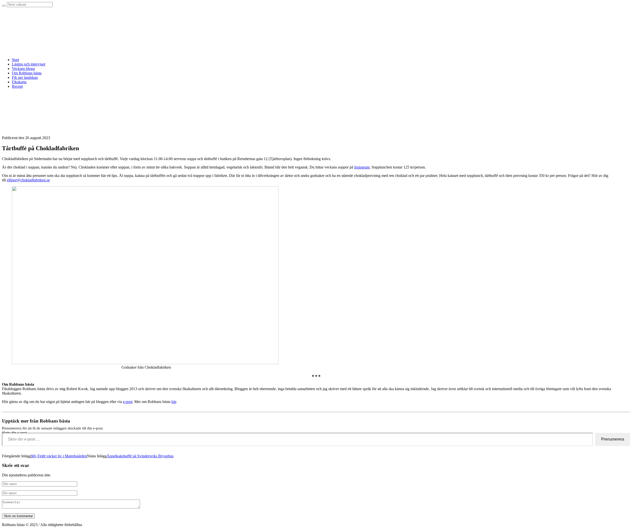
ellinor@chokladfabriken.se (28, 180)
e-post (127, 402)
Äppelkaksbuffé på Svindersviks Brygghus (140, 456)
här (173, 402)
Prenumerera (612, 439)
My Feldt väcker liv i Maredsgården (59, 456)
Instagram (362, 167)
